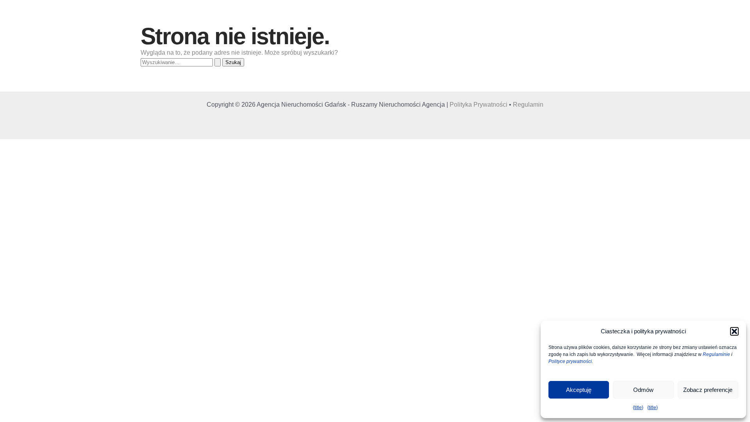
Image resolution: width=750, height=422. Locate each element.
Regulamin (528, 104)
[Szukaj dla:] (181, 62)
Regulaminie (716, 354)
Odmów (643, 389)
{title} (638, 407)
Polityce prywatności (570, 361)
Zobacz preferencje (707, 389)
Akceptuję (578, 389)
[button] (734, 331)
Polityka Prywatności (478, 104)
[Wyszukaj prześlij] (217, 62)
